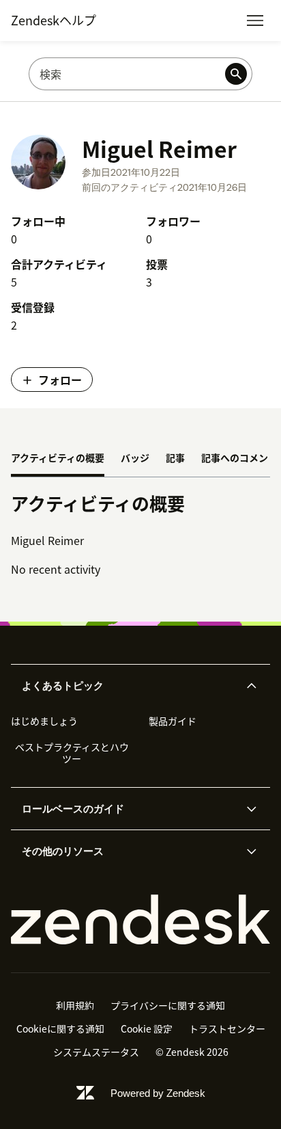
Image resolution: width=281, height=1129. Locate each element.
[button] (129, 686)
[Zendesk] (140, 919)
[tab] (57, 459)
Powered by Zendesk (157, 1093)
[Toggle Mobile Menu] (255, 20)
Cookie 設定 (147, 1028)
